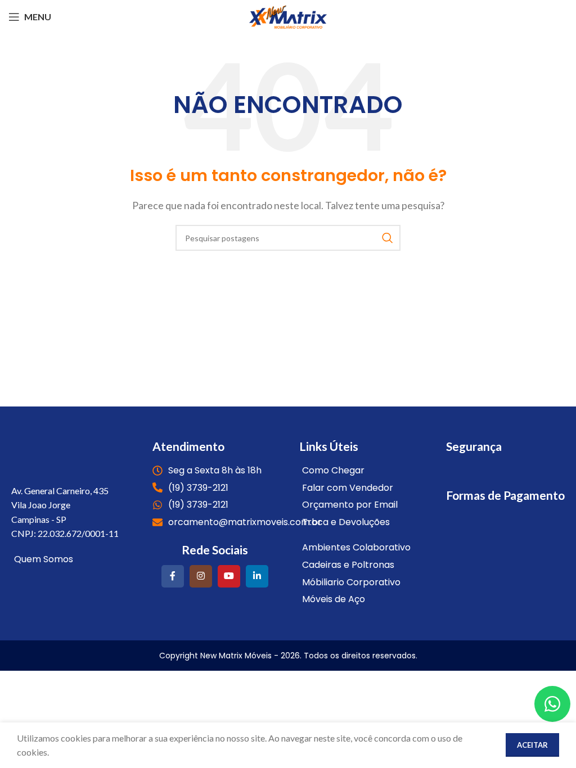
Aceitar (532, 744)
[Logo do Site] (288, 15)
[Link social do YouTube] (229, 576)
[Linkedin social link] (257, 576)
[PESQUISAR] (387, 238)
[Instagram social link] (201, 576)
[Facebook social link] (172, 576)
